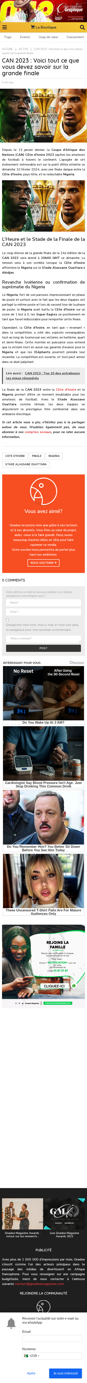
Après (31, 1373)
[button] (4, 27)
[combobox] (31, 1355)
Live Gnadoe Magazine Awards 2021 (64, 1234)
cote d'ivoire (15, 456)
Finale (36, 456)
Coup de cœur (48, 37)
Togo (8, 37)
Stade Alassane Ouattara (26, 464)
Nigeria (54, 456)
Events (25, 37)
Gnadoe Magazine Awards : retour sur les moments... (22, 1234)
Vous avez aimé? (43, 511)
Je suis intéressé (65, 1373)
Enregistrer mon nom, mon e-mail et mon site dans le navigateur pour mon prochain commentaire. (42, 627)
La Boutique (46, 27)
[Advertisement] (43, 1060)
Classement (75, 37)
